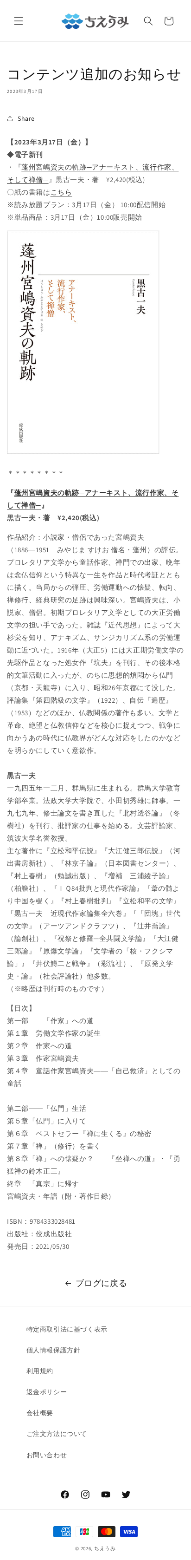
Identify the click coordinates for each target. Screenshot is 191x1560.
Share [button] (26, 118)
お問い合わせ (46, 1455)
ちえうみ (105, 1548)
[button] (18, 21)
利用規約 (39, 1371)
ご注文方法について (56, 1433)
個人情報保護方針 (53, 1350)
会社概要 (39, 1413)
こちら (61, 192)
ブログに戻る (101, 1283)
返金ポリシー (46, 1392)
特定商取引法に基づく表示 (67, 1329)
